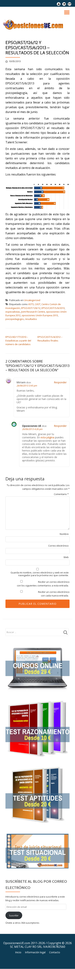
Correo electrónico (58, 545)
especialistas (12, 311)
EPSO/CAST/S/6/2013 (53, 308)
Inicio (18, 952)
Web (66, 557)
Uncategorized (32, 300)
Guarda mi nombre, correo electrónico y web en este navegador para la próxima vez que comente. (40, 574)
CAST (37, 304)
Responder (60, 382)
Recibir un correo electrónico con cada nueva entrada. (54, 593)
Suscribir (14, 915)
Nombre (64, 534)
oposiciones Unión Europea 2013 (40, 315)
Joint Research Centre (33, 311)
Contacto (54, 952)
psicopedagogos (14, 319)
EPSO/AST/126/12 (30, 308)
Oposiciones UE (31, 426)
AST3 (31, 304)
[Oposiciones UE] (34, 24)
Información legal (35, 952)
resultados (31, 319)
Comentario (61, 494)
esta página (47, 437)
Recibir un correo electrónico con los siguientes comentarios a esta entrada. (43, 583)
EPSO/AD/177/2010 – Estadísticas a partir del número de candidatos (18, 340)
